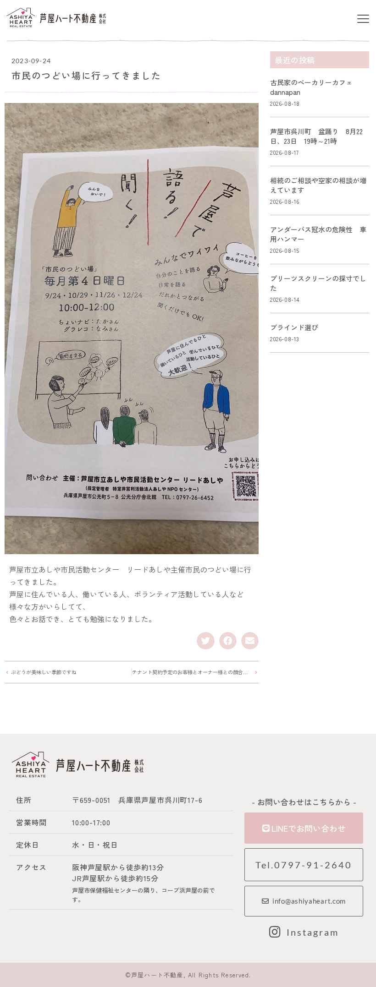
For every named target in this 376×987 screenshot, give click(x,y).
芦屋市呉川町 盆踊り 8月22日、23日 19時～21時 (316, 136)
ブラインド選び (294, 327)
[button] (362, 19)
